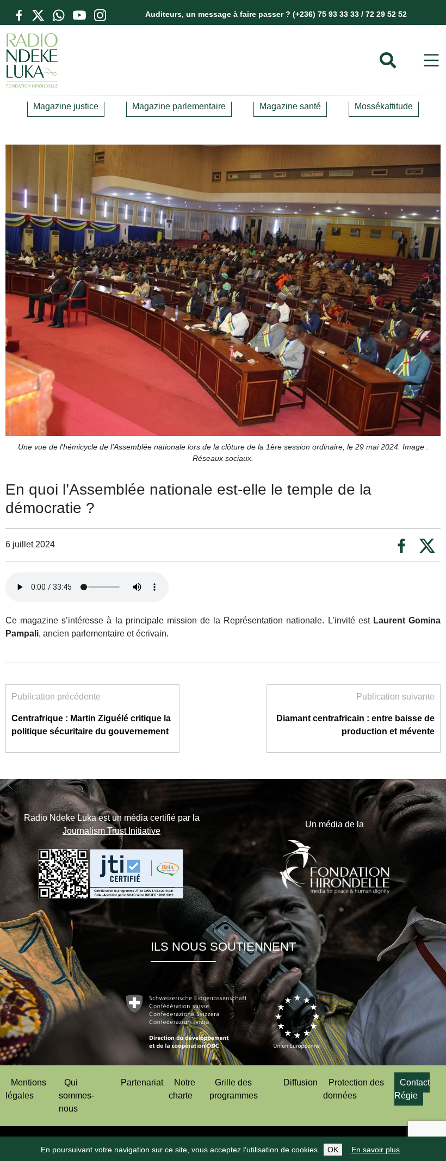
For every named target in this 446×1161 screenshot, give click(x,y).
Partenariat (142, 1082)
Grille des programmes (233, 1089)
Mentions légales (25, 1089)
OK (332, 1149)
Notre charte (182, 1089)
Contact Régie (412, 1089)
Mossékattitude (384, 106)
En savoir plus (375, 1149)
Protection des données (353, 1089)
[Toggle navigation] (431, 60)
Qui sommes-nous (76, 1095)
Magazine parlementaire (179, 106)
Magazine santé (290, 106)
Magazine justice (65, 106)
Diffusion (300, 1082)
